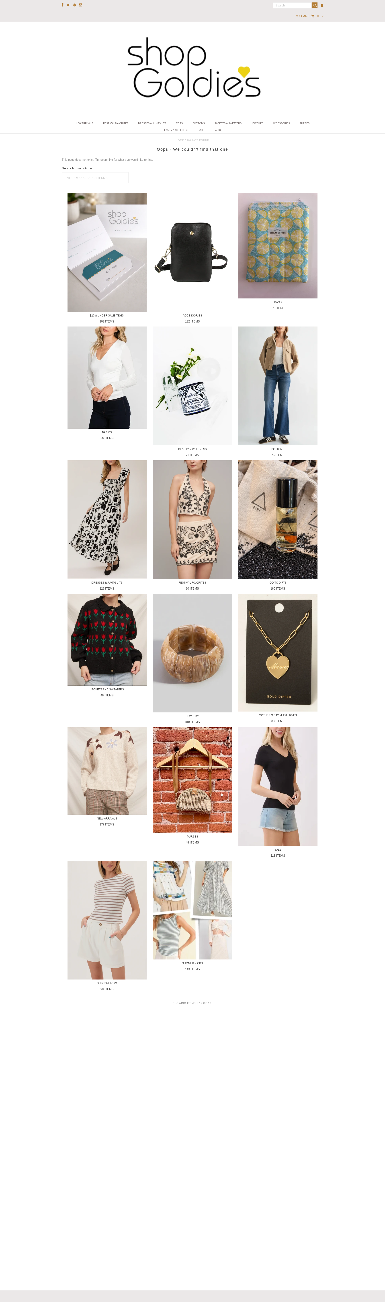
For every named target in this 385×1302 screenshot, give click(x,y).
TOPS (179, 123)
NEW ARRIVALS (84, 123)
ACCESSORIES (281, 123)
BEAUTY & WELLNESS (175, 130)
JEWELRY (257, 123)
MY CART (307, 16)
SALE (201, 130)
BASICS (218, 130)
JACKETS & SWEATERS (228, 123)
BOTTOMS (198, 123)
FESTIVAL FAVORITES (115, 123)
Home (180, 140)
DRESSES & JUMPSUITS (152, 123)
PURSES (304, 123)
